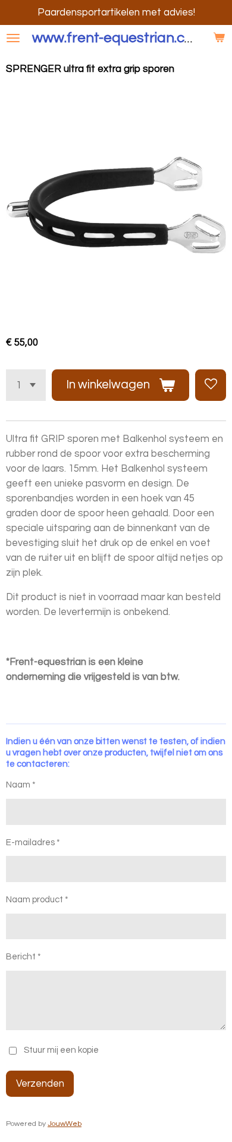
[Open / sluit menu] (13, 38)
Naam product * (37, 899)
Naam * (21, 784)
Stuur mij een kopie (61, 1050)
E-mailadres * (33, 842)
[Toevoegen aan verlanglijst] (210, 384)
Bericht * (23, 956)
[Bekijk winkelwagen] (219, 38)
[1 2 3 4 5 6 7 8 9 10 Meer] (26, 384)
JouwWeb (64, 1124)
